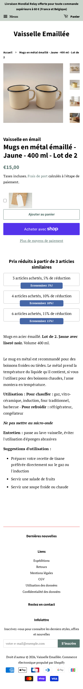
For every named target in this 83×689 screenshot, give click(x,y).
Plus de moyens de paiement (41, 240)
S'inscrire (69, 643)
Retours (41, 567)
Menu (13, 16)
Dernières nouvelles (41, 536)
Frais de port (38, 176)
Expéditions (41, 560)
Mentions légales (41, 573)
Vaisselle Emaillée (41, 34)
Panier (75, 17)
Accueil (7, 52)
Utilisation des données (41, 585)
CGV (41, 579)
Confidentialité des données (41, 592)
